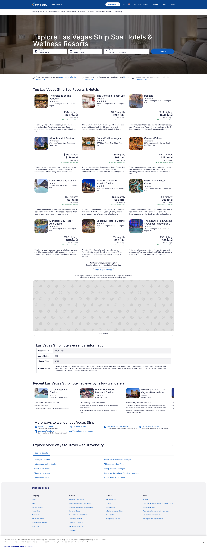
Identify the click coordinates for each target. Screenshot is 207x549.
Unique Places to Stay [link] (76, 526)
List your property (141, 4)
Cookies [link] (108, 503)
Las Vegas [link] (90, 11)
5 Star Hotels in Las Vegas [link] (114, 478)
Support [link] (145, 499)
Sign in (172, 4)
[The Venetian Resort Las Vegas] (103, 113)
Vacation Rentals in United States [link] (80, 503)
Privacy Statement (11, 546)
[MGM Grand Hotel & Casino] (151, 197)
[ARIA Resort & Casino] (56, 155)
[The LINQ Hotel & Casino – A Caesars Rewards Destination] (151, 238)
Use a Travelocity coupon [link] (151, 515)
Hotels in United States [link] (76, 499)
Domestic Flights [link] (74, 511)
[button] (103, 445)
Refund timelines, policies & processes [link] (156, 511)
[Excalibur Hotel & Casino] (103, 238)
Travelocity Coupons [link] (76, 522)
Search (162, 51)
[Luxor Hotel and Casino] (56, 197)
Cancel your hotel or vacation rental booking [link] (158, 503)
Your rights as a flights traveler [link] (153, 519)
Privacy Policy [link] (111, 499)
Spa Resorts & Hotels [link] (52, 11)
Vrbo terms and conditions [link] (114, 511)
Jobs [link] (33, 503)
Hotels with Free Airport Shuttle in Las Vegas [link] (121, 473)
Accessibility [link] (110, 515)
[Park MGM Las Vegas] (103, 155)
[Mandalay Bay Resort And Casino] (56, 238)
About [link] (34, 499)
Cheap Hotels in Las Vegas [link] (114, 469)
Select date (43, 52)
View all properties (103, 270)
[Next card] (171, 401)
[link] (51, 427)
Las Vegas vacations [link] (42, 459)
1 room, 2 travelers (117, 52)
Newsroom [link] (35, 515)
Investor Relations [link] (38, 519)
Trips (164, 4)
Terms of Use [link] (110, 507)
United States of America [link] (69, 11)
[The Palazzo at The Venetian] (56, 113)
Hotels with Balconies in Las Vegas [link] (117, 459)
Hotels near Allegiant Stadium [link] (45, 464)
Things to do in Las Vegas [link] (114, 464)
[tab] (41, 453)
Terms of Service (25, 546)
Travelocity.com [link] (37, 11)
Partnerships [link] (36, 511)
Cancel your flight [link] (149, 507)
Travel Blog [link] (72, 530)
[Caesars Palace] (151, 155)
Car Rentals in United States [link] (78, 515)
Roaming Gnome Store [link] (39, 522)
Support (155, 4)
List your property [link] (37, 507)
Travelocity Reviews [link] (75, 519)
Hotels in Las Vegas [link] (41, 478)
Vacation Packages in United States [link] (81, 507)
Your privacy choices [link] (113, 519)
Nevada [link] (82, 11)
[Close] (203, 542)
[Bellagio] (151, 113)
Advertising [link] (35, 526)
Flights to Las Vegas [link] (42, 473)
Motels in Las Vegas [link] (41, 469)
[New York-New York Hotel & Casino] (103, 197)
